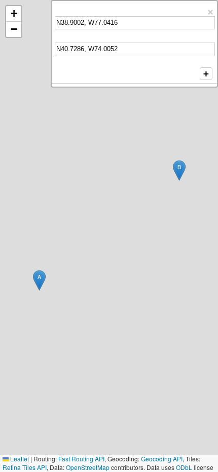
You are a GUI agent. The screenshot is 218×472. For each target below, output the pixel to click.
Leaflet (19, 458)
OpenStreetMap (88, 467)
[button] (39, 280)
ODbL (184, 467)
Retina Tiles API (25, 467)
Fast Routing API (81, 458)
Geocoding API (162, 458)
